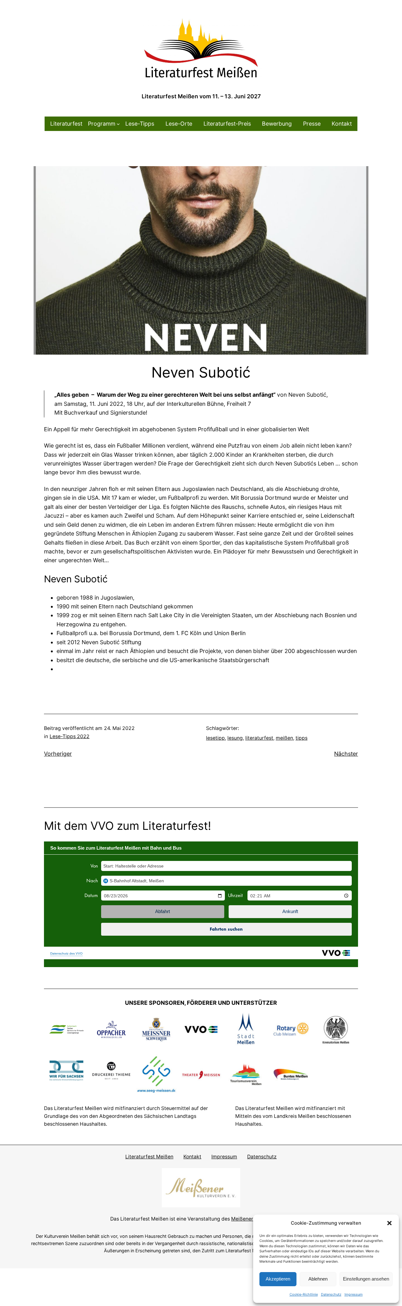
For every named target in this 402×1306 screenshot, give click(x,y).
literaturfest (259, 738)
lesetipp (215, 738)
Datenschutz (331, 1294)
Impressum (354, 1294)
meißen (284, 738)
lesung (235, 738)
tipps (301, 738)
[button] (389, 1223)
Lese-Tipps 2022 (70, 736)
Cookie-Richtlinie (304, 1294)
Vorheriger (58, 753)
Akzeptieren (278, 1279)
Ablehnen (318, 1279)
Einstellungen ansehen (366, 1279)
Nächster (346, 753)
